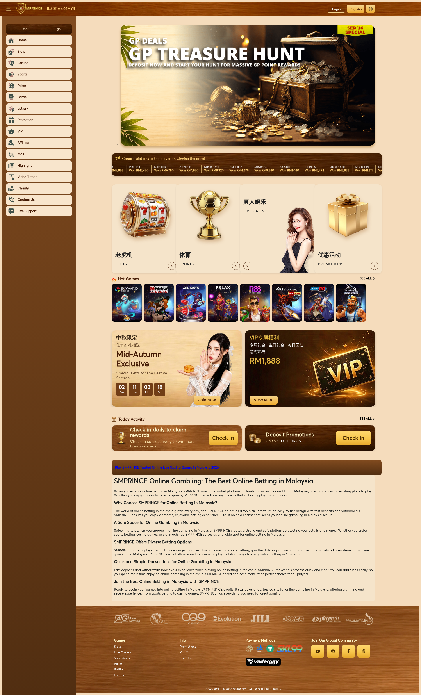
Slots (117, 646)
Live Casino (122, 652)
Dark (25, 29)
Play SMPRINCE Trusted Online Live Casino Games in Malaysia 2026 (167, 467)
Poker (118, 663)
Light (58, 29)
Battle (118, 669)
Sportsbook (122, 658)
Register (356, 9)
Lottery (119, 675)
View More (263, 400)
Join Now (207, 400)
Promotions (188, 646)
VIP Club (186, 652)
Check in (223, 438)
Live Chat (187, 658)
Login (336, 9)
